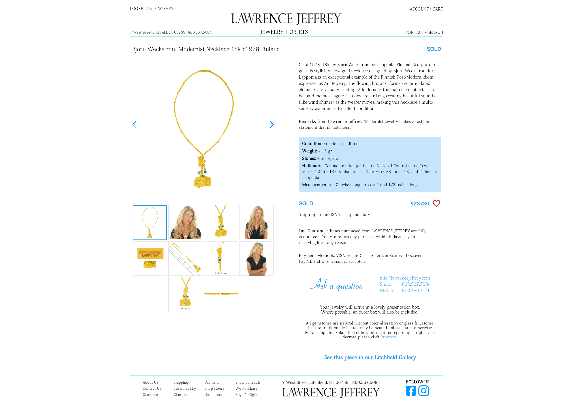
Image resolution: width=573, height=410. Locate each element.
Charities (181, 394)
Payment (212, 382)
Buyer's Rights (247, 394)
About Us (150, 382)
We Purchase (246, 388)
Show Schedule (248, 382)
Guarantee (151, 394)
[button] (272, 124)
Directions (213, 394)
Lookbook (141, 8)
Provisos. (389, 337)
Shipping (181, 382)
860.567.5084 (416, 284)
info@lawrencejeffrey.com (405, 277)
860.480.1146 (416, 290)
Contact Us (152, 388)
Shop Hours (214, 388)
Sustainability (185, 388)
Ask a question (334, 284)
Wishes (165, 8)
